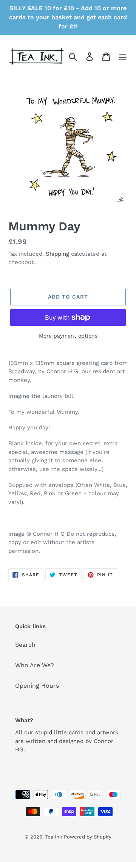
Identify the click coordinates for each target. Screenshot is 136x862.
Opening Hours (37, 685)
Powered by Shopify (87, 837)
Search (25, 644)
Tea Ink (53, 837)
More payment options (68, 336)
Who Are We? (34, 665)
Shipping (57, 253)
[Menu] (122, 56)
